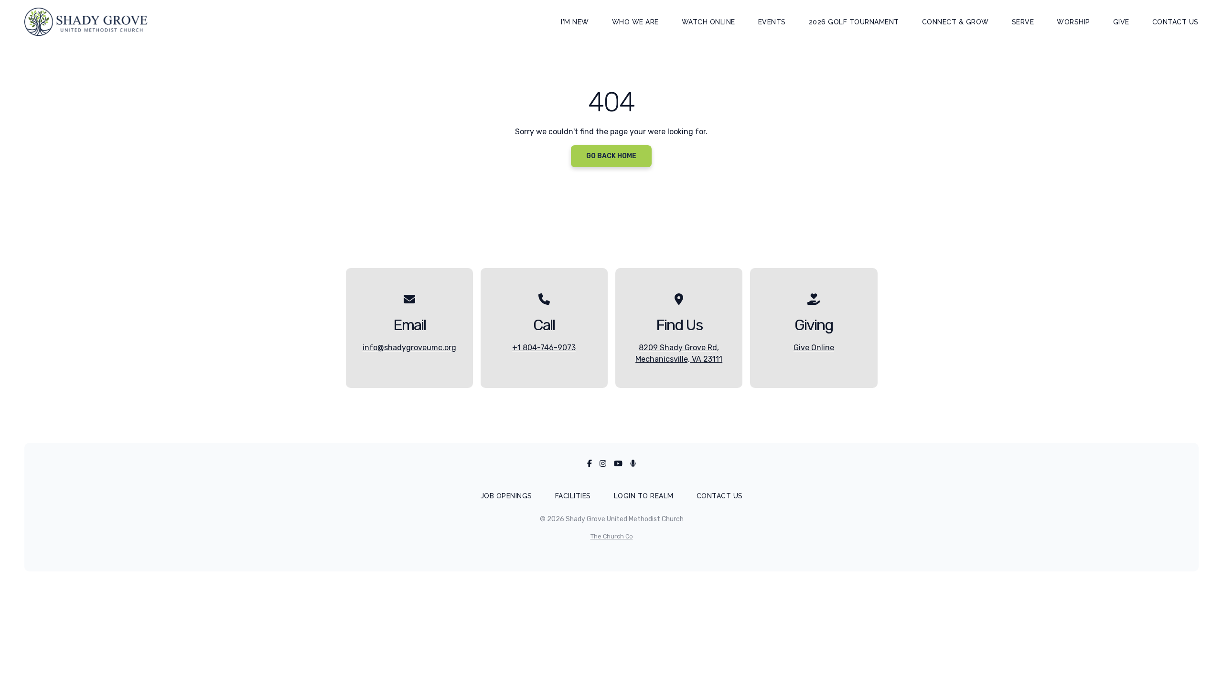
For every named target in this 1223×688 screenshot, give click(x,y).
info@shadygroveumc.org (409, 347)
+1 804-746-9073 (544, 347)
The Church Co (611, 536)
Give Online (814, 347)
